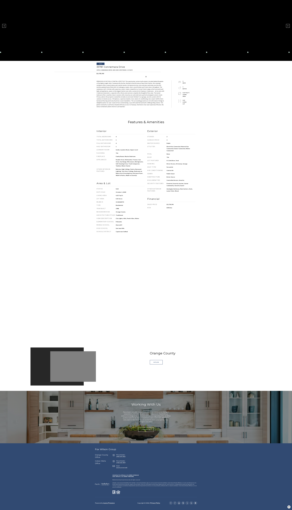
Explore (156, 362)
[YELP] (187, 503)
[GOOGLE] (183, 503)
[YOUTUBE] (195, 503)
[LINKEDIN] (191, 503)
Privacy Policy (155, 503)
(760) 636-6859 (120, 462)
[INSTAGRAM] (170, 503)
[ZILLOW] (179, 503)
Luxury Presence (109, 503)
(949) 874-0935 (120, 456)
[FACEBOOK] (174, 503)
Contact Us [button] (146, 429)
